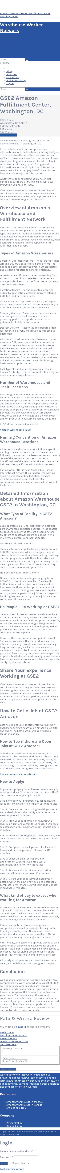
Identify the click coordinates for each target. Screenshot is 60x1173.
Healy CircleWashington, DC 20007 (13, 121)
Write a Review (8, 135)
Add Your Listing (16, 50)
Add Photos (6, 131)
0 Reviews (6, 128)
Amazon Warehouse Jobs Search (18, 774)
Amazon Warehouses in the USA (24, 1101)
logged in (21, 1026)
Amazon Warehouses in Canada (24, 1104)
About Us (11, 44)
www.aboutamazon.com (14, 1041)
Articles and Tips (16, 1107)
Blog (9, 41)
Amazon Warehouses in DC (15, 429)
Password (6, 1157)
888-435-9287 (8, 1038)
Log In (10, 53)
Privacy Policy (14, 1122)
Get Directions (8, 1044)
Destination (9, 1058)
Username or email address (16, 1151)
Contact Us (12, 47)
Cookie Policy (14, 1125)
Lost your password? (12, 1168)
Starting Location (13, 1048)
